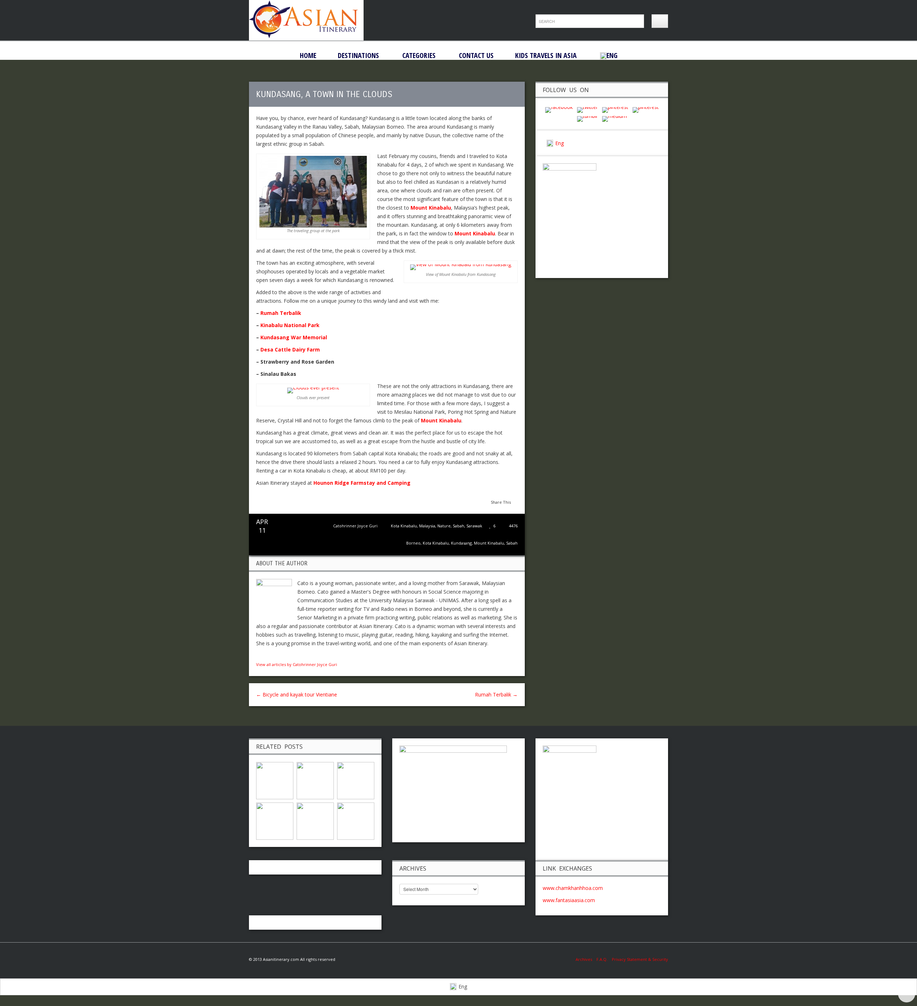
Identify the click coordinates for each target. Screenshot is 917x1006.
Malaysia (427, 525)
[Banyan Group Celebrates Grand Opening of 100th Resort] (274, 779)
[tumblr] (587, 118)
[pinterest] (615, 109)
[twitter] (587, 109)
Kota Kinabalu (404, 525)
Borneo (413, 543)
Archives (586, 959)
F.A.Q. (602, 959)
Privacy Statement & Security (640, 959)
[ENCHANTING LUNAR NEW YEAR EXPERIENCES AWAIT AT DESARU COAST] (355, 820)
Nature (444, 525)
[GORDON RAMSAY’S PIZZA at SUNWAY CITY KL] (315, 820)
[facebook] (559, 109)
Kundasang (461, 543)
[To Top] (906, 993)
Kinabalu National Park (290, 325)
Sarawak (474, 525)
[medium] (614, 118)
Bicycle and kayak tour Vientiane (296, 694)
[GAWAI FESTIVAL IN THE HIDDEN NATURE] (355, 779)
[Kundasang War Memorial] (274, 820)
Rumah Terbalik (280, 313)
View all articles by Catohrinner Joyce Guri (296, 664)
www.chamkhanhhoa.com (573, 888)
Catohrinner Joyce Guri (355, 525)
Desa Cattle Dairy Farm (290, 349)
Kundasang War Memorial (293, 337)
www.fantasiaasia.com (569, 900)
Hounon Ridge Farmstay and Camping (362, 482)
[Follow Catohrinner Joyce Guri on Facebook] (259, 655)
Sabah (458, 525)
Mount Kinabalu (489, 543)
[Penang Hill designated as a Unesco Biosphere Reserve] (315, 779)
